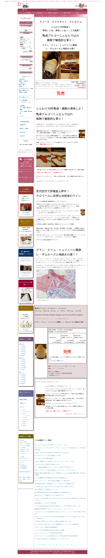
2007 (24, 423)
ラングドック (26, 419)
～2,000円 (23, 347)
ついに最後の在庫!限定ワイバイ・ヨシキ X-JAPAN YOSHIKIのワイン (54, 467)
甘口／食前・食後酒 (25, 477)
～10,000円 (23, 353)
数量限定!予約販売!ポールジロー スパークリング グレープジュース (54, 509)
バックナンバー (42, 544)
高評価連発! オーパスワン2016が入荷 (45, 503)
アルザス (25, 417)
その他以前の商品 (24, 121)
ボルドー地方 (23, 442)
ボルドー (25, 409)
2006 (24, 421)
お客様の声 (23, 124)
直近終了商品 (23, 399)
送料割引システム (54, 375)
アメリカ (22, 464)
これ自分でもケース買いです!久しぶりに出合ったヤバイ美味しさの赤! (54, 486)
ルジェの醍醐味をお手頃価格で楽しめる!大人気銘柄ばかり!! (51, 477)
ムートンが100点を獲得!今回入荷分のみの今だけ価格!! (50, 530)
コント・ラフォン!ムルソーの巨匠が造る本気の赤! (48, 533)
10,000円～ (23, 355)
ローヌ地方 (23, 447)
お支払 (20, 86)
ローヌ (24, 413)
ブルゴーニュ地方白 (25, 445)
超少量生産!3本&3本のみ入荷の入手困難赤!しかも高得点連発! (52, 492)
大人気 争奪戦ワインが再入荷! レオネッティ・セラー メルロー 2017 (54, 461)
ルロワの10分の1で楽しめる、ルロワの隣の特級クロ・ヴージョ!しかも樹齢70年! (57, 524)
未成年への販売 (23, 92)
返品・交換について (24, 90)
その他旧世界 (23, 466)
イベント (22, 116)
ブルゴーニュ (26, 411)
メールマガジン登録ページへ (56, 360)
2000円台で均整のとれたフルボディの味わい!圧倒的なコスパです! (53, 521)
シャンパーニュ (27, 415)
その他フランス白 (24, 451)
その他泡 (22, 457)
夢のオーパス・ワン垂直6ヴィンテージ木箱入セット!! (49, 495)
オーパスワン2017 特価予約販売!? (44, 458)
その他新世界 (23, 468)
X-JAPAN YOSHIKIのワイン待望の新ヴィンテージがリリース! (52, 538)
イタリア (22, 462)
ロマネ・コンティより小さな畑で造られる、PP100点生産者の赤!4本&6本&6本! (56, 536)
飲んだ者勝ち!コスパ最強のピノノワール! (46, 489)
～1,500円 (22, 346)
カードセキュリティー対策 (26, 88)
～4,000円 (23, 349)
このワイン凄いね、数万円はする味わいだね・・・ (49, 464)
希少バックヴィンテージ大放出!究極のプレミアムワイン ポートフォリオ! (55, 470)
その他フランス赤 (24, 449)
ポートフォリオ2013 (26, 302)
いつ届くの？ (22, 83)
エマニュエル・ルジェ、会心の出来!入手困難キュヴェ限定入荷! (52, 480)
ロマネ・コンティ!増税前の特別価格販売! (46, 527)
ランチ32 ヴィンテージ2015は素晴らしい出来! (48, 455)
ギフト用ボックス (23, 97)
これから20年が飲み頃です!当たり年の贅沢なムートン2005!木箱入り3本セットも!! (58, 506)
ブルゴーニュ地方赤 (25, 443)
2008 (24, 425)
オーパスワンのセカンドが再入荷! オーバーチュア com (51, 445)
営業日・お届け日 (23, 81)
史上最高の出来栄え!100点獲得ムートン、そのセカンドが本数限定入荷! (54, 483)
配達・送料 (22, 84)
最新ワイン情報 (24, 128)
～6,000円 (23, 351)
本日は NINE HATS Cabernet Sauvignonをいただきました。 (53, 452)
